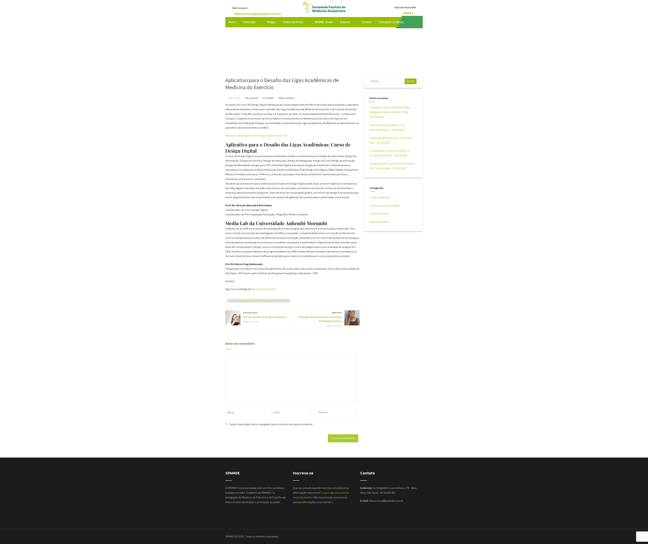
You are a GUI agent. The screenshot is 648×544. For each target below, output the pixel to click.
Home (232, 22)
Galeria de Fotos (293, 22)
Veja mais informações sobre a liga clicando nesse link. (256, 135)
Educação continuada (392, 22)
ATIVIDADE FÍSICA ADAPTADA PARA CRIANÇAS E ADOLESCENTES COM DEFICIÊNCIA (390, 112)
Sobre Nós (249, 22)
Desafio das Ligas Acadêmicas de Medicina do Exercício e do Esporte (259, 300)
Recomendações (379, 221)
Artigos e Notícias (286, 98)
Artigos (271, 22)
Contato (366, 22)
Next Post (320, 317)
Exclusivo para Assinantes (384, 205)
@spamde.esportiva (263, 289)
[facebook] (409, 22)
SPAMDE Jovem (324, 22)
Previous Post (264, 315)
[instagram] (416, 22)
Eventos (345, 22)
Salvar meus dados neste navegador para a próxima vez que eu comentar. (271, 424)
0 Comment (268, 98)
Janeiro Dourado (379, 213)
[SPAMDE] (323, 14)
